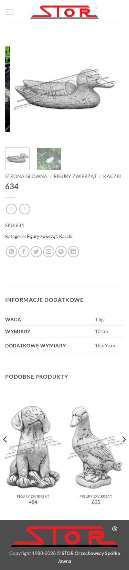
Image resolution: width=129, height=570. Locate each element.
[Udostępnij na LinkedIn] (73, 251)
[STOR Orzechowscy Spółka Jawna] (64, 12)
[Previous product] (24, 209)
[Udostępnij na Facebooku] (24, 251)
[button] (9, 11)
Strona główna (26, 176)
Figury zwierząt (75, 176)
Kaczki (112, 176)
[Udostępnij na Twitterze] (36, 251)
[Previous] (16, 89)
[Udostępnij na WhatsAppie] (11, 251)
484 (33, 502)
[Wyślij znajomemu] (48, 251)
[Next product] (11, 209)
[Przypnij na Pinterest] (61, 251)
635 (96, 502)
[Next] (113, 89)
